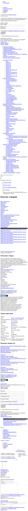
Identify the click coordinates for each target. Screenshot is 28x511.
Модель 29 (8, 66)
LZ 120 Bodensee (10, 88)
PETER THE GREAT (11, 123)
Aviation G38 (9, 162)
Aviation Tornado (10, 164)
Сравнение (10, 356)
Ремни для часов (16, 57)
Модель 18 (8, 63)
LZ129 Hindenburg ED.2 (11, 99)
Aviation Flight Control (11, 161)
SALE (4, 12)
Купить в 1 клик (13, 290)
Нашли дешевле (12, 291)
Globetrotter (15, 112)
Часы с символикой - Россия (9, 435)
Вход (4, 1)
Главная (5, 7)
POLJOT (11, 46)
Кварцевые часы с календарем (16, 140)
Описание (3, 218)
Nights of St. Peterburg (11, 121)
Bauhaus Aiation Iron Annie (12, 165)
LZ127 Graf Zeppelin (10, 96)
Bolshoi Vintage (17, 110)
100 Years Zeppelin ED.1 (11, 79)
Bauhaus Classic (9, 169)
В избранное (3, 357)
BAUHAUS (12, 56)
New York (8, 91)
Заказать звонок (12, 14)
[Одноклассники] (3, 296)
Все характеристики (5, 285)
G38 (10, 153)
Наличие (3, 224)
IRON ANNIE (14, 52)
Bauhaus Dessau (9, 170)
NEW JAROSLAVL (20, 120)
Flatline (7, 83)
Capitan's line (9, 147)
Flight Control (16, 151)
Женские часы (9, 134)
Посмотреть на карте (10, 458)
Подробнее (3, 354)
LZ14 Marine (9, 89)
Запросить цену (12, 508)
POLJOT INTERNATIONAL (7, 269)
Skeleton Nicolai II (10, 128)
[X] (7, 296)
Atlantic (7, 82)
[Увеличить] (14, 230)
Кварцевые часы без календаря (16, 139)
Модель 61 (8, 71)
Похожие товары (4, 223)
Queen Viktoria (9, 126)
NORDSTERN (9, 101)
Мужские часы (9, 138)
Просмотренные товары (6, 416)
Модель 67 (14, 72)
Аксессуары (3, 221)
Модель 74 (14, 73)
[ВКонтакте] (1, 296)
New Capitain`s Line (10, 90)
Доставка (5, 10)
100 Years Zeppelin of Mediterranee (13, 85)
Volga (7, 132)
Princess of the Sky (10, 102)
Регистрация (6, 2)
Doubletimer (8, 111)
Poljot (7, 61)
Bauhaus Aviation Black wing (12, 166)
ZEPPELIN (12, 48)
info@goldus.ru (22, 451)
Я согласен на (13, 30)
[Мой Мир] (5, 296)
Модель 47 (8, 68)
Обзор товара (4, 216)
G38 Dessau (15, 154)
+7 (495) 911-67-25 (5, 470)
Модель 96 (14, 76)
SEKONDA (12, 51)
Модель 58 (14, 69)
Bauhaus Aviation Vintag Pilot (12, 160)
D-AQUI (13, 149)
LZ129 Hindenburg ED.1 (11, 98)
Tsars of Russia (9, 129)
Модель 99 (8, 77)
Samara (7, 127)
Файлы (2, 225)
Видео (2, 227)
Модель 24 (8, 65)
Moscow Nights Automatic (12, 118)
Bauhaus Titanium (10, 171)
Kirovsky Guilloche (10, 116)
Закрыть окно (4, 42)
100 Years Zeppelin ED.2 (11, 80)
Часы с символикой (7, 8)
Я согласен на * (13, 494)
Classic (11, 148)
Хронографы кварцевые (14, 143)
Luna (7, 93)
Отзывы (2, 222)
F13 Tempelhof (9, 150)
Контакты (5, 11)
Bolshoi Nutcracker (20, 109)
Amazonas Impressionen (11, 145)
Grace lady (8, 84)
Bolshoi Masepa (17, 107)
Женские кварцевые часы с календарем (18, 137)
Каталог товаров (4, 43)
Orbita (7, 122)
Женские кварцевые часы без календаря (18, 136)
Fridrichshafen (9, 87)
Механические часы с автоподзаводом (18, 142)
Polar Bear (8, 125)
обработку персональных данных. (16, 30)
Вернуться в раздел (5, 214)
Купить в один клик (16, 495)
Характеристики (4, 219)
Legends (8, 117)
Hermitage (14, 113)
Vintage (7, 131)
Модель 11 (8, 62)
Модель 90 (8, 74)
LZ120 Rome (9, 94)
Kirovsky (8, 115)
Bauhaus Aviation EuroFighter (12, 167)
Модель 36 (8, 67)
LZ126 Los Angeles (10, 95)
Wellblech (14, 155)
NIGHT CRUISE (10, 100)
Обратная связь (4, 469)
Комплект (3, 217)
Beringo (12, 106)
